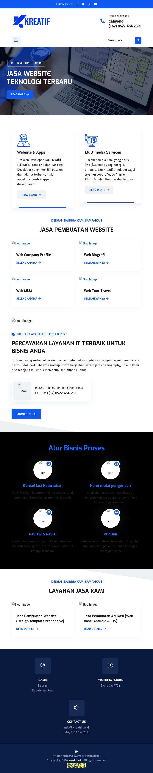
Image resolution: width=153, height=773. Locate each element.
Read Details (25, 629)
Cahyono (116, 21)
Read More (29, 194)
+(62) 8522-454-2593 (62, 393)
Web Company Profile (33, 255)
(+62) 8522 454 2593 (125, 26)
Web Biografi (94, 255)
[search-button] (138, 40)
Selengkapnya (26, 262)
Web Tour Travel (97, 291)
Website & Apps (31, 152)
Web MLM (24, 291)
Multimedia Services (103, 152)
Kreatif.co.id (75, 760)
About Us (24, 414)
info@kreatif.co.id (76, 727)
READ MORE (18, 94)
